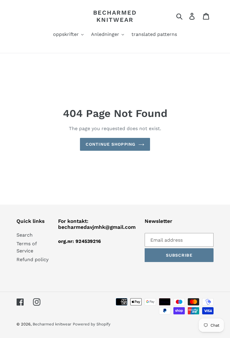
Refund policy (32, 259)
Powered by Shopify (92, 324)
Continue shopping (110, 144)
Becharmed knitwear (115, 16)
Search (24, 235)
